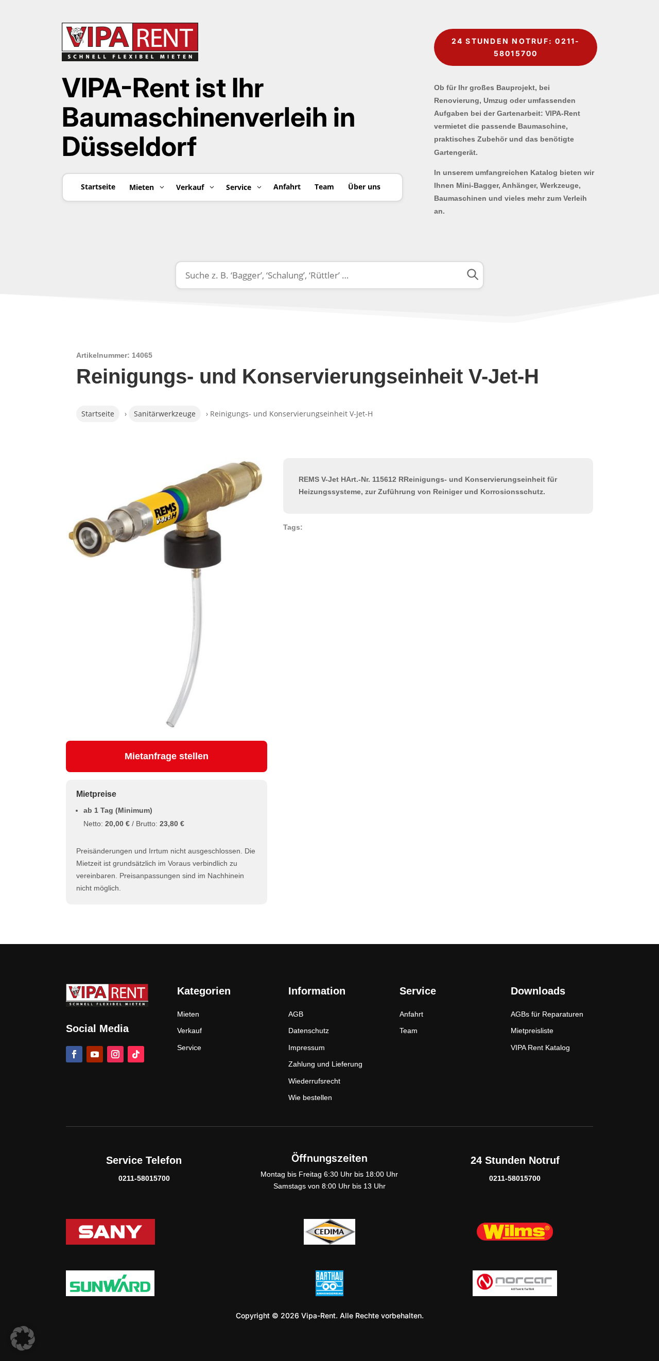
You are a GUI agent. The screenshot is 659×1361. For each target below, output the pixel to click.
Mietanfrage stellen (167, 756)
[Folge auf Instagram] (115, 1054)
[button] (22, 1338)
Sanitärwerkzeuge (165, 413)
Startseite (97, 413)
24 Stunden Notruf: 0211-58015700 (516, 47)
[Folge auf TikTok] (136, 1054)
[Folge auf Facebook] (74, 1054)
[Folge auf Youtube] (94, 1054)
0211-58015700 (144, 1178)
